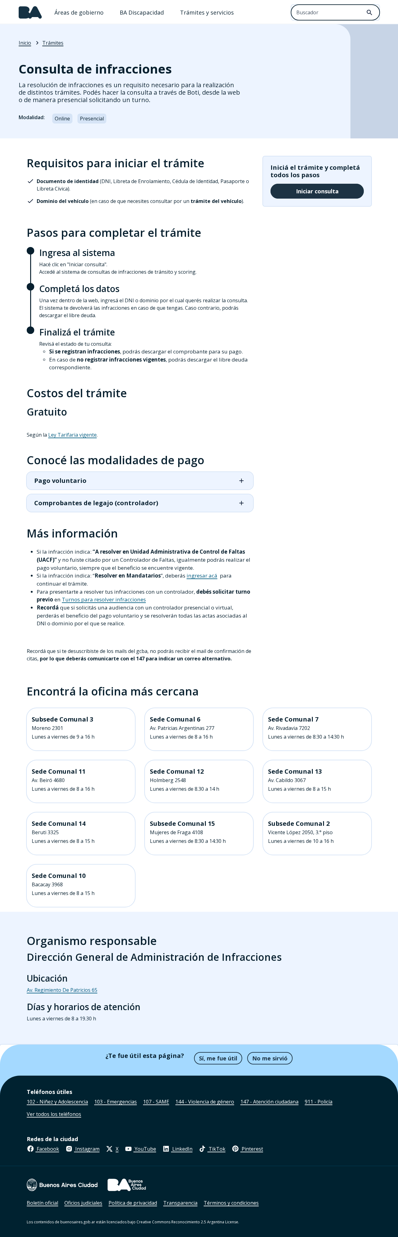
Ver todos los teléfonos (54, 1114)
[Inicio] (30, 12)
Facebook (47, 1148)
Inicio (25, 42)
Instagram (87, 1148)
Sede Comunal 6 (175, 719)
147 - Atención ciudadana (269, 1101)
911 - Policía (318, 1101)
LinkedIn (181, 1148)
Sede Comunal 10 (59, 875)
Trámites (52, 42)
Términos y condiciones (231, 1202)
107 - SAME (156, 1101)
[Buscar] (369, 12)
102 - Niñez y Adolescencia (57, 1101)
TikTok (216, 1148)
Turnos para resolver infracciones (104, 599)
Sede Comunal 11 (59, 771)
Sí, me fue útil (218, 1058)
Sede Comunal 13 (295, 771)
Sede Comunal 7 (293, 719)
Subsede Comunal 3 (62, 719)
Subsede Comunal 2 (299, 823)
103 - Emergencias (115, 1101)
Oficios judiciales (83, 1202)
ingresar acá (202, 575)
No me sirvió (270, 1058)
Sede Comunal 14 (59, 823)
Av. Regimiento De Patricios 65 (62, 990)
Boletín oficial (42, 1202)
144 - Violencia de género (204, 1101)
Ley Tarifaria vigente (72, 434)
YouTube (144, 1148)
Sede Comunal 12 (177, 771)
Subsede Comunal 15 (182, 823)
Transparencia (180, 1202)
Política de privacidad (133, 1202)
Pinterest (251, 1148)
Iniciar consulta (317, 191)
